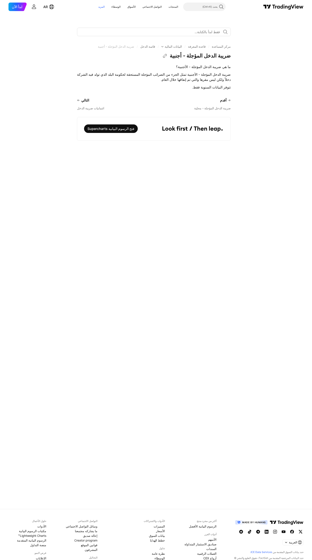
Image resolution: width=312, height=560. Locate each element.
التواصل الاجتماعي (152, 6)
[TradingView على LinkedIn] (267, 532)
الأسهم (212, 539)
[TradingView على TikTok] (250, 532)
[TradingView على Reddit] (241, 532)
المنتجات (173, 6)
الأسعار (160, 531)
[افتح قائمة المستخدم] (34, 7)
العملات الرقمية (206, 553)
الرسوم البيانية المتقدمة (31, 540)
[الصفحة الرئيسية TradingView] (283, 7)
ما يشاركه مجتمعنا (86, 531)
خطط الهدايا (157, 540)
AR (45, 7)
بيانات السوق (157, 535)
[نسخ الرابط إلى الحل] (165, 56)
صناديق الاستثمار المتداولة (200, 544)
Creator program (85, 540)
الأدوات (41, 526)
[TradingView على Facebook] (292, 532)
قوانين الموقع (89, 545)
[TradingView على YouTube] (284, 532)
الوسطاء (116, 6)
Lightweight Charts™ (32, 535)
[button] (165, 7)
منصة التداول (38, 545)
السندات (211, 549)
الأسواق (131, 6)
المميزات (159, 526)
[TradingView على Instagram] (275, 532)
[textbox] (152, 32)
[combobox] (154, 32)
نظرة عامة (158, 553)
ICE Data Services (261, 552)
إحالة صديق (90, 535)
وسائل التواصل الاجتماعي (81, 526)
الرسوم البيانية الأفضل (202, 526)
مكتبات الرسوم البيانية (32, 531)
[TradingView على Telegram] (258, 532)
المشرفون (91, 549)
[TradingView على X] (301, 532)
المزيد (101, 6)
